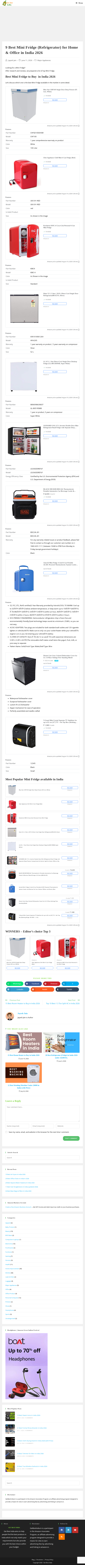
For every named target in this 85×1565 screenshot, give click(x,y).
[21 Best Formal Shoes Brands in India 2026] (10, 1429)
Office (7, 1289)
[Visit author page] (9, 1016)
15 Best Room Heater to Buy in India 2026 (23, 1055)
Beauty (7, 1231)
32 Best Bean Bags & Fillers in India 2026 (18, 1191)
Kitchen (7, 1273)
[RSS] (62, 1537)
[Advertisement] (42, 22)
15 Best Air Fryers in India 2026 (15, 1174)
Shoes (7, 1306)
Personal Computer (11, 1298)
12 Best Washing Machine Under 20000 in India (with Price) (23, 1086)
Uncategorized (10, 1318)
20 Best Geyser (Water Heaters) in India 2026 (19, 1183)
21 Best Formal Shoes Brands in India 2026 (31, 1428)
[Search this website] (42, 1157)
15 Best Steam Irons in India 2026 (28, 1415)
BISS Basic (8, 1235)
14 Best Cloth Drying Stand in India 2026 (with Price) (35, 1441)
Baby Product (9, 1227)
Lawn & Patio (9, 1277)
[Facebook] (62, 1530)
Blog (33, 1560)
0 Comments (29, 1418)
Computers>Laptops (12, 1240)
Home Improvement (12, 1269)
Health (7, 1264)
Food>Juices (9, 1248)
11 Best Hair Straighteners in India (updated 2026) (21, 1187)
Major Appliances (44, 60)
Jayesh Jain (12, 60)
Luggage (8, 1281)
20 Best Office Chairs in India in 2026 (17, 1179)
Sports (7, 1314)
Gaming (8, 1256)
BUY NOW (55, 100)
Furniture (8, 1252)
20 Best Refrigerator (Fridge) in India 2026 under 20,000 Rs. (61, 1056)
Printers (8, 1302)
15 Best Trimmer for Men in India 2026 (30, 1454)
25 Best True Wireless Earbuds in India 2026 (32, 1466)
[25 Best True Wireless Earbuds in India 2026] (10, 1467)
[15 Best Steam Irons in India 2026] (10, 1416)
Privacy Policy (49, 1560)
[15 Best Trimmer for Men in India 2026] (10, 1454)
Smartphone (9, 1310)
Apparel (8, 1223)
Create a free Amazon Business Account (18, 1207)
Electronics (9, 1244)
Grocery (8, 1260)
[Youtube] (75, 1530)
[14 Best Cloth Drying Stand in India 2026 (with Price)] (10, 1441)
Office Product (10, 1294)
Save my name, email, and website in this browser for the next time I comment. (39, 1132)
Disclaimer (39, 1560)
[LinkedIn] (68, 1530)
